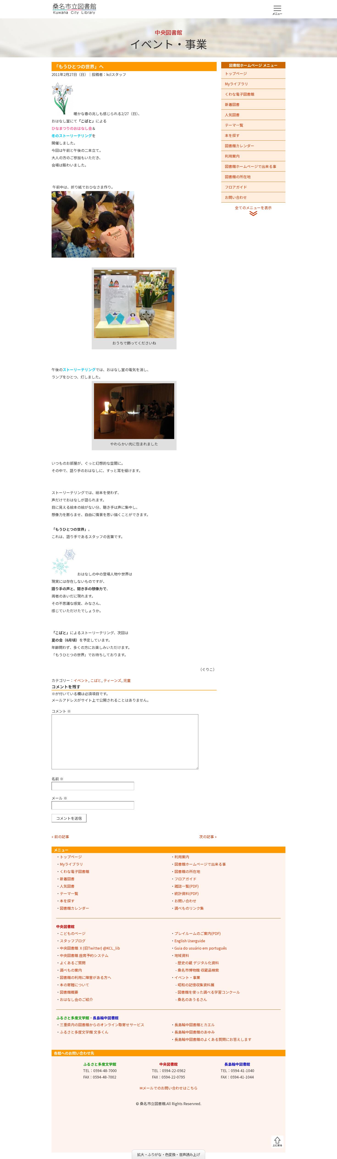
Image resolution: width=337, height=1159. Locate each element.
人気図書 (232, 114)
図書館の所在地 (238, 176)
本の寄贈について (74, 984)
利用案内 (232, 156)
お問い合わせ (236, 197)
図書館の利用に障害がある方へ (85, 977)
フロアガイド (236, 187)
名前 (58, 778)
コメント (61, 711)
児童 (127, 680)
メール (59, 798)
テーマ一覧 (234, 125)
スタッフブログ (73, 940)
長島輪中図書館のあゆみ (194, 1032)
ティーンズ (112, 680)
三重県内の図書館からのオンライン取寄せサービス (102, 1024)
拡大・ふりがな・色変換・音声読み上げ (168, 1154)
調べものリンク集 (189, 908)
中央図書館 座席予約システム (84, 955)
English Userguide (189, 940)
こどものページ (73, 933)
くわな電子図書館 (239, 94)
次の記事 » (208, 836)
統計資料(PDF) (186, 893)
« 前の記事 (60, 836)
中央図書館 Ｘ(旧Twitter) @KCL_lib (90, 948)
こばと (95, 680)
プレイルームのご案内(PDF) (197, 933)
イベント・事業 (187, 977)
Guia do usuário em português (200, 948)
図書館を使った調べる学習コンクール (209, 992)
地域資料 (181, 955)
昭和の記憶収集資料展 (196, 984)
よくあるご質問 (73, 962)
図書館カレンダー (239, 145)
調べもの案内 (71, 970)
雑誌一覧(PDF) (186, 886)
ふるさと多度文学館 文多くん (84, 1032)
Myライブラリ (236, 83)
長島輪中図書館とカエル (194, 1024)
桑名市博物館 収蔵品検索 (198, 970)
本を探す (232, 135)
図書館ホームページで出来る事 (250, 166)
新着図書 (232, 104)
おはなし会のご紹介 (76, 999)
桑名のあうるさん (192, 999)
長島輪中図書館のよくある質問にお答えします (212, 1039)
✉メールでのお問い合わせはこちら (169, 1088)
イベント (81, 680)
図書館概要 (69, 992)
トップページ (236, 73)
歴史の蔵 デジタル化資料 (198, 962)
